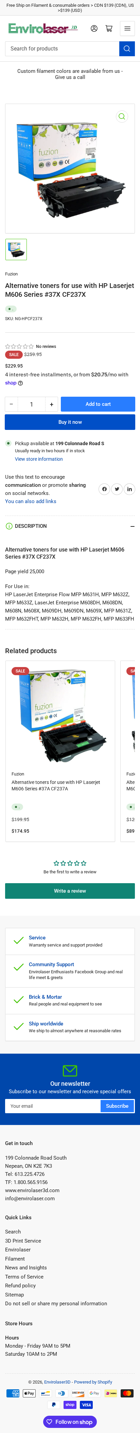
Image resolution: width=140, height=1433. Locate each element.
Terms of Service (24, 1277)
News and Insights (26, 1268)
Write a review (70, 891)
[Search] (127, 49)
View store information (39, 459)
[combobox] (70, 48)
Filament (15, 1259)
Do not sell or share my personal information (56, 1304)
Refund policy (20, 1286)
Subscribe (117, 1106)
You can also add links (30, 501)
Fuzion (11, 273)
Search (13, 1232)
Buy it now (70, 422)
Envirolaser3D (57, 1382)
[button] (19, 346)
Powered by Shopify (93, 1382)
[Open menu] (127, 28)
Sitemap (14, 1295)
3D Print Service (23, 1241)
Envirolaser (18, 1250)
